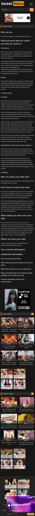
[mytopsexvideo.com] (14, 4)
